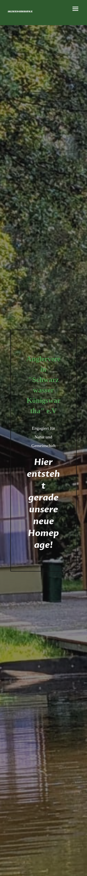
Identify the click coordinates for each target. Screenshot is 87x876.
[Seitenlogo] (24, 15)
